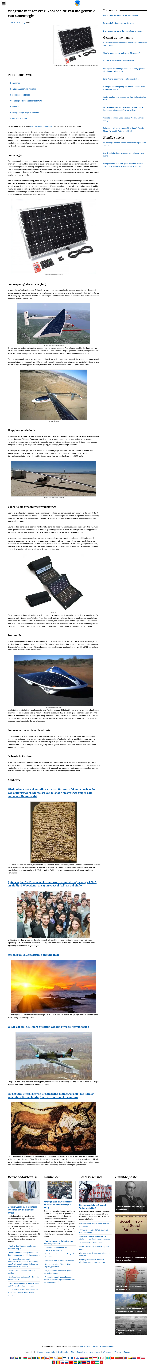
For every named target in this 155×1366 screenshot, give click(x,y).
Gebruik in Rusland (18, 119)
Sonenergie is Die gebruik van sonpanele (33, 954)
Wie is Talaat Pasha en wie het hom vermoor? (121, 16)
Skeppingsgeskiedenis (20, 95)
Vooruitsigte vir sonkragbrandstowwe (26, 101)
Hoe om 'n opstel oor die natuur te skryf (118, 61)
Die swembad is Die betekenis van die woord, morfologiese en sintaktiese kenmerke (23, 1292)
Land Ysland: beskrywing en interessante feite (121, 79)
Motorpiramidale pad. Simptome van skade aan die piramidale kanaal (22, 1210)
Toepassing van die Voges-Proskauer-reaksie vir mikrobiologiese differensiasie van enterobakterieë (59, 1279)
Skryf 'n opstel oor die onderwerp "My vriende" (121, 53)
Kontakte (95, 1346)
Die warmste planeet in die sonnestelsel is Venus (122, 31)
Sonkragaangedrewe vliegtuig (23, 89)
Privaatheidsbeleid (107, 1346)
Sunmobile (14, 107)
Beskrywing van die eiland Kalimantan (59, 1260)
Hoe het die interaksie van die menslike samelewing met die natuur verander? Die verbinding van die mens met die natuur (51, 1095)
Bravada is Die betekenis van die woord (118, 23)
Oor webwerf (85, 1346)
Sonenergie (15, 83)
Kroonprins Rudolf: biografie (91, 1243)
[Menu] (3, 3)
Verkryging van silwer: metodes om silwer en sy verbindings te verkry (58, 1205)
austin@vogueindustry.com (41, 126)
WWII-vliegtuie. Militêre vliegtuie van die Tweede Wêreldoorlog (48, 1027)
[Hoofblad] (77, 3)
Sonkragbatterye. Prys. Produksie (24, 113)
